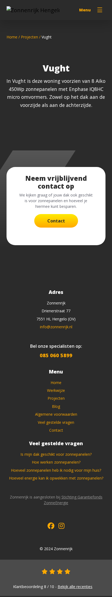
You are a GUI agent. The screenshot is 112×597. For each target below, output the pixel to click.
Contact (56, 221)
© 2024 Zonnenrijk (56, 548)
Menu (85, 9)
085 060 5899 (56, 355)
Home (12, 37)
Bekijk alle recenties (75, 586)
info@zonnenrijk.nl (56, 326)
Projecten (29, 37)
